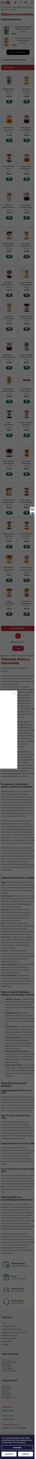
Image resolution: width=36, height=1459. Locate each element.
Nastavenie (17, 1447)
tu (24, 1442)
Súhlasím (25, 1454)
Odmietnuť (9, 1454)
